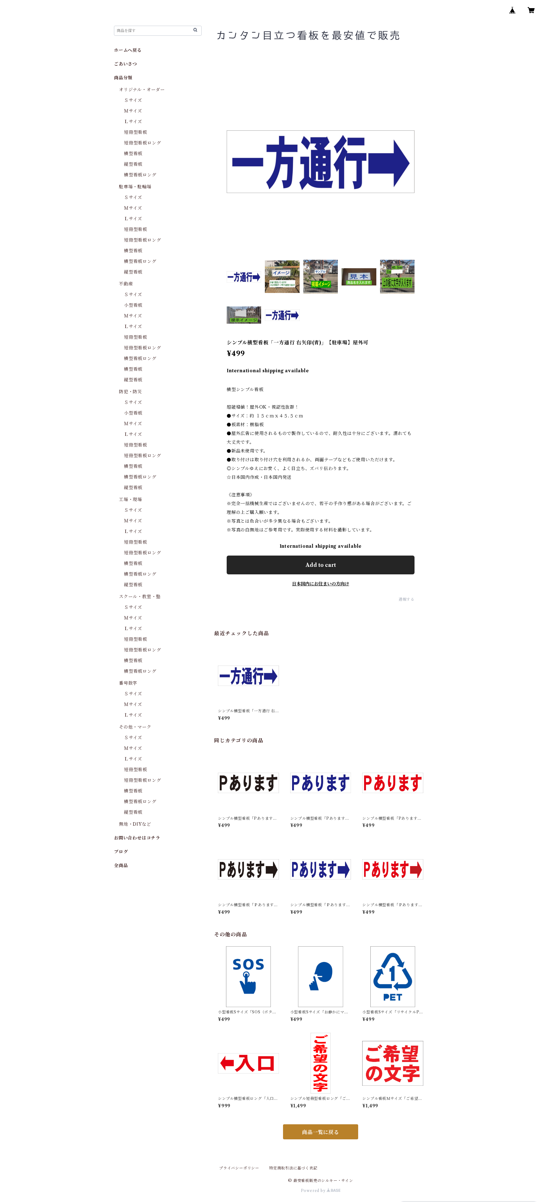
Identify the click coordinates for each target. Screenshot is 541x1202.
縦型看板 (133, 164)
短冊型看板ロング (142, 143)
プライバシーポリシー (239, 1168)
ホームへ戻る (128, 50)
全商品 (121, 865)
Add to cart (321, 565)
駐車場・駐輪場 (135, 187)
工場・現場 (130, 499)
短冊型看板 (135, 132)
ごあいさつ (125, 64)
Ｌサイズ (133, 121)
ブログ (121, 851)
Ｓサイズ (133, 100)
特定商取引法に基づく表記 (293, 1168)
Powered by (314, 1190)
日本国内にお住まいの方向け (320, 584)
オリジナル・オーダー (142, 89)
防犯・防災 (130, 392)
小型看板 (133, 305)
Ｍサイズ (133, 111)
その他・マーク (135, 727)
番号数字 (128, 683)
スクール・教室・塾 (140, 596)
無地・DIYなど (135, 824)
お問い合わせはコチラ (137, 838)
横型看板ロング (140, 175)
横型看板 (133, 153)
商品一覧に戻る (320, 1132)
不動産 (126, 284)
